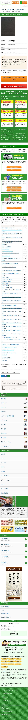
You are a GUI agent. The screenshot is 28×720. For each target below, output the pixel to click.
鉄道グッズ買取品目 (4, 394)
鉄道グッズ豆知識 (5, 606)
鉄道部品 (3, 398)
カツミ (3, 458)
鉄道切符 (3, 437)
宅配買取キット (14, 190)
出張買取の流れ (14, 167)
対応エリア (14, 170)
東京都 (4, 658)
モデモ (3, 484)
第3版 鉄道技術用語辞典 (7, 357)
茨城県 (18, 661)
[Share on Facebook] (5, 376)
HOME (3, 9)
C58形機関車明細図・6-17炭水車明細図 (10, 263)
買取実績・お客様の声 (6, 617)
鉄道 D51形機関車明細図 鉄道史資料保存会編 (11, 270)
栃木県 (4, 664)
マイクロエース (5, 475)
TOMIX (3, 471)
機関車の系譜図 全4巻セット (8, 228)
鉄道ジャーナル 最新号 (7, 279)
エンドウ (3, 462)
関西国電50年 (4, 244)
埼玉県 (11, 658)
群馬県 (11, 664)
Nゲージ (3, 407)
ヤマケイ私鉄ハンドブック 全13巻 (9, 347)
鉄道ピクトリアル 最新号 (7, 287)
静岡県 (11, 661)
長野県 (18, 664)
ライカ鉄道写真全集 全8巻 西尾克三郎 (9, 337)
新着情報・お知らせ (5, 613)
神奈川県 (4, 661)
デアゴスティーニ (6, 446)
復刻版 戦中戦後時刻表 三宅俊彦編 (9, 305)
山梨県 (4, 666)
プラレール (4, 420)
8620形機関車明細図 (6, 255)
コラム (2, 610)
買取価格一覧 (10, 9)
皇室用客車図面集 (5, 248)
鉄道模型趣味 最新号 (6, 281)
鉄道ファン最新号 (5, 283)
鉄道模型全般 (4, 493)
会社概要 (4, 563)
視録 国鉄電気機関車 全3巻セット (9, 352)
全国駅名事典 (4, 360)
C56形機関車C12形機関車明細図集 (9, 267)
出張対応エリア (6, 539)
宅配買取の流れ (14, 187)
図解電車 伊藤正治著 (6, 246)
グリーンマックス (6, 480)
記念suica (3, 433)
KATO (2, 467)
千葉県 (18, 658)
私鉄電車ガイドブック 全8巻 (8, 350)
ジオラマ (3, 424)
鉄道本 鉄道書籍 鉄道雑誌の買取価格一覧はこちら (14, 78)
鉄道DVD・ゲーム (6, 442)
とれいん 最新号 (5, 285)
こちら (4, 670)
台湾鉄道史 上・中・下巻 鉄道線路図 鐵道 (10, 344)
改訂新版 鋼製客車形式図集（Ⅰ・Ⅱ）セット (10, 253)
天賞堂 (3, 454)
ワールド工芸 (4, 488)
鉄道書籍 (3, 429)
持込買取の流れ (14, 208)
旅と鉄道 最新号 (5, 277)
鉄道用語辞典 (4, 354)
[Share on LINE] (8, 376)
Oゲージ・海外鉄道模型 (7, 416)
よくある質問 (5, 557)
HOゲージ (4, 403)
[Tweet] (2, 376)
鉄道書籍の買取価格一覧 (21, 9)
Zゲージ (3, 411)
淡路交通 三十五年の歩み (7, 251)
